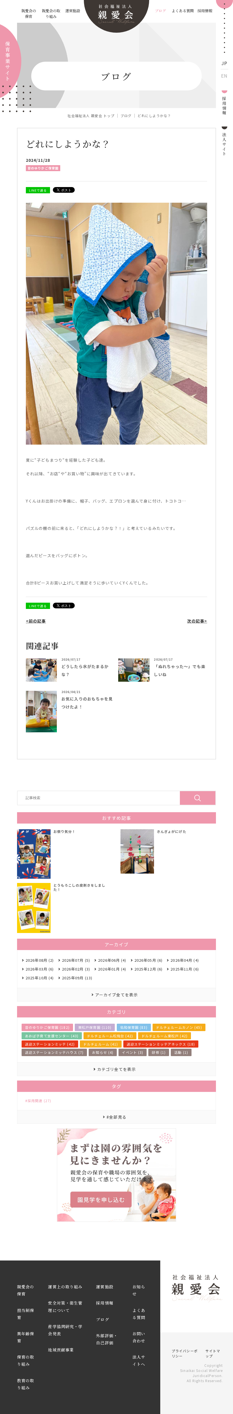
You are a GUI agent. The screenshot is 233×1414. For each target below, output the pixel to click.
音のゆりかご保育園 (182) (47, 1027)
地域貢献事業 (61, 1350)
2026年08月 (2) (40, 960)
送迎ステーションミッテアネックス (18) (161, 1044)
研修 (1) (159, 1052)
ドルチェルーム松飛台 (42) (110, 1035)
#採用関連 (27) (38, 1101)
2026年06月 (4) (112, 960)
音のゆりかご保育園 (43, 168)
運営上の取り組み (65, 1286)
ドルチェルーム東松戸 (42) (165, 1035)
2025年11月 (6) (184, 969)
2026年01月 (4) (112, 969)
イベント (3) (132, 1052)
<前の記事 (36, 621)
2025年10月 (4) (40, 977)
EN (224, 75)
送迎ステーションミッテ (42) (50, 1044)
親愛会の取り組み (51, 13)
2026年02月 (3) (76, 969)
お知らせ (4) (102, 1052)
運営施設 (72, 10)
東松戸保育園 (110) (94, 1027)
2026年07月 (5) (76, 960)
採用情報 (204, 10)
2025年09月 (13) (77, 977)
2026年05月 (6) (148, 960)
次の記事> (197, 621)
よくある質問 (183, 10)
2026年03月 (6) (40, 969)
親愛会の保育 (28, 13)
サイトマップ (212, 1353)
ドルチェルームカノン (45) (179, 1027)
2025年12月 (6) (148, 969)
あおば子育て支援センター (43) (51, 1035)
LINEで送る (38, 190)
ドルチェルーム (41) (100, 1044)
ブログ (160, 10)
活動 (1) (181, 1052)
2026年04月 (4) (184, 960)
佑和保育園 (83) (133, 1027)
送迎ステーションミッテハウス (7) (54, 1052)
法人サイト (224, 144)
